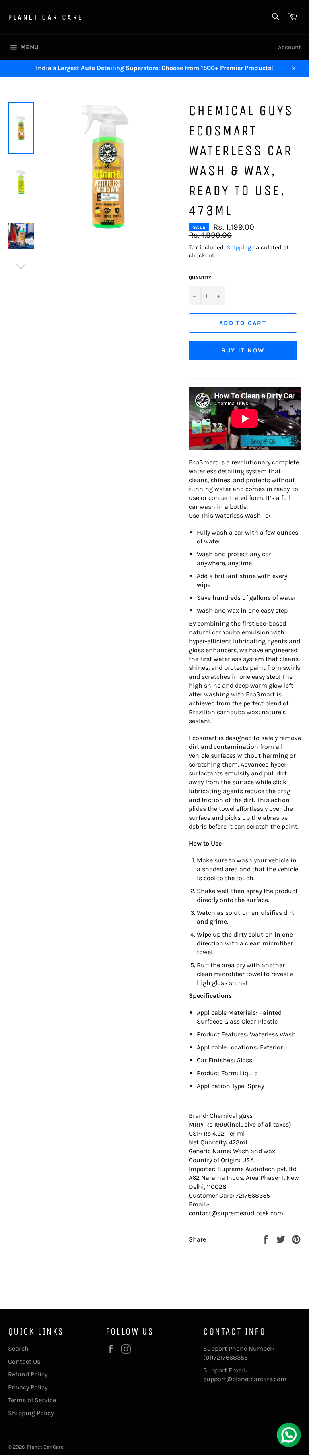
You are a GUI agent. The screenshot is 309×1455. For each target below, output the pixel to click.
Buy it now (243, 350)
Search (18, 1348)
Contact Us (24, 1361)
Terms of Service (32, 1400)
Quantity (200, 277)
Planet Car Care (45, 17)
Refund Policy (27, 1374)
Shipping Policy (31, 1413)
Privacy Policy (27, 1387)
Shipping (239, 247)
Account (289, 47)
